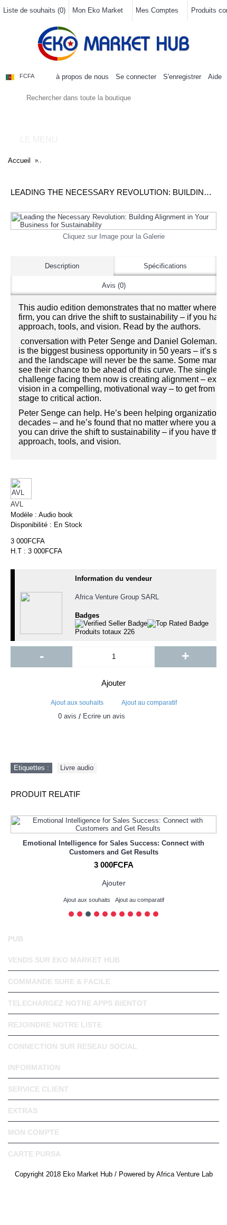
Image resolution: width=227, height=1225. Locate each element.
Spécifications (165, 266)
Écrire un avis (104, 716)
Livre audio (76, 768)
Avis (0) (114, 285)
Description (62, 266)
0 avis (67, 716)
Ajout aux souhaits (77, 702)
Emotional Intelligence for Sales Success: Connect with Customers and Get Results (113, 847)
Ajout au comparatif (149, 702)
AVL (17, 504)
